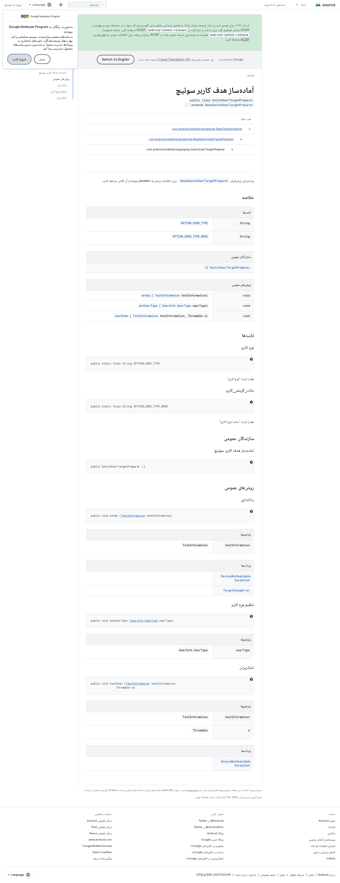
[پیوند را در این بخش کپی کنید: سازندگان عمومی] (219, 438)
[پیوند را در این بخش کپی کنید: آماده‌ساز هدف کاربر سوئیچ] (209, 450)
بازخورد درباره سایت (245, 874)
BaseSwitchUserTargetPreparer (229, 105)
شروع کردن (19, 59)
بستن (42, 59)
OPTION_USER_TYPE (194, 223)
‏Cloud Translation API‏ (174, 60)
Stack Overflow (102, 852)
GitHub (330, 858)
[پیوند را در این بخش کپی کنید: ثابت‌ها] (237, 335)
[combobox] (87, 4)
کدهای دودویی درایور (324, 852)
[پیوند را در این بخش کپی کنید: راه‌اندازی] (236, 500)
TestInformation (167, 295)
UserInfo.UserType (176, 306)
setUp (145, 295)
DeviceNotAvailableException (236, 578)
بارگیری (331, 833)
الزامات (331, 827)
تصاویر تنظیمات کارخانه (323, 846)
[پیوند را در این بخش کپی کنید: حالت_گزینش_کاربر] (221, 390)
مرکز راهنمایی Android (99, 820)
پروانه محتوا (193, 790)
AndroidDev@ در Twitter (209, 827)
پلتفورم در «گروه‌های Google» (207, 846)
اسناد (303, 4)
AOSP (250, 75)
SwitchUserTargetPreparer (230, 267)
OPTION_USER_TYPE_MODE (190, 236)
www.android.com (100, 839)
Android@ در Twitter (211, 820)
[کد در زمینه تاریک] (251, 359)
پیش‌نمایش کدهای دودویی (322, 839)
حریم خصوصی (268, 874)
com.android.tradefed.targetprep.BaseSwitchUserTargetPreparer (191, 139)
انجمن (311, 874)
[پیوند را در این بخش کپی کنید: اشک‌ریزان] (234, 668)
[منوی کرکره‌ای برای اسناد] (295, 4)
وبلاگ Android (215, 833)
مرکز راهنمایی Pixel (101, 827)
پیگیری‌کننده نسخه (102, 858)
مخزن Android (327, 820)
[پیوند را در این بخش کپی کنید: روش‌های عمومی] (219, 488)
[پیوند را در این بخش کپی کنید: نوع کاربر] (236, 347)
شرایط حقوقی (296, 874)
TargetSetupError (236, 590)
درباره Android (326, 874)
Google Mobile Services (97, 846)
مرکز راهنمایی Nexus (100, 833)
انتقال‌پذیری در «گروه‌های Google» (205, 858)
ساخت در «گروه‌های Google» (208, 852)
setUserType (148, 306)
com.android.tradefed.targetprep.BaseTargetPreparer (207, 129)
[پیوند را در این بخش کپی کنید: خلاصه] (237, 197)
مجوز (282, 874)
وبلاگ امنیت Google (212, 839)
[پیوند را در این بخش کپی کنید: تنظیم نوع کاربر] (226, 605)
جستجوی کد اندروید (274, 4)
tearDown (121, 316)
